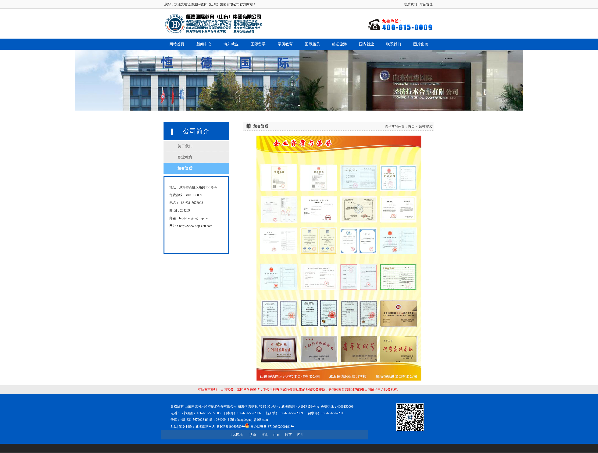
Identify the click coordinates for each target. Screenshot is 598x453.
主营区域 (236, 435)
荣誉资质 (426, 126)
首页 (411, 126)
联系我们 (410, 4)
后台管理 (426, 4)
